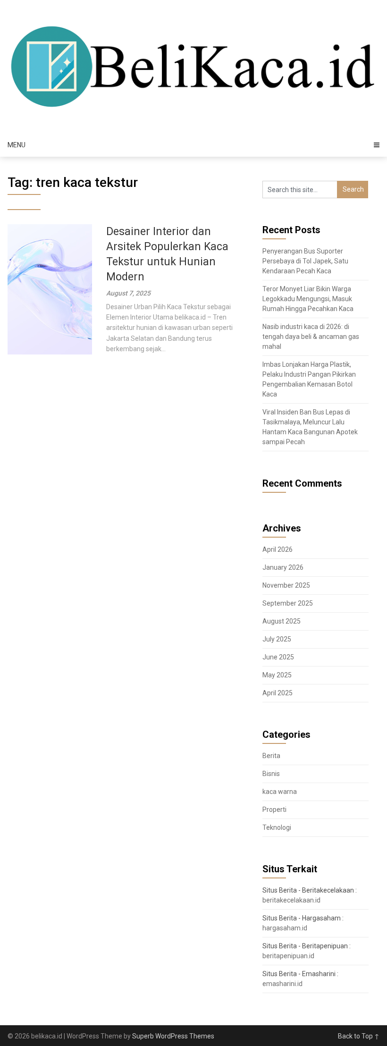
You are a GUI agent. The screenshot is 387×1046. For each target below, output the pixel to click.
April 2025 (277, 693)
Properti (274, 809)
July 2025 (276, 639)
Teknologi (276, 827)
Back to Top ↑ (358, 1036)
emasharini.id (282, 983)
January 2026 (282, 567)
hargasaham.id (284, 928)
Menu (16, 145)
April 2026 (277, 549)
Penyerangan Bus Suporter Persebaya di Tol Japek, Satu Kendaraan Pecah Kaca (305, 261)
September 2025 (287, 603)
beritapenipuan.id (288, 956)
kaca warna (279, 791)
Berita (271, 755)
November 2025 (286, 585)
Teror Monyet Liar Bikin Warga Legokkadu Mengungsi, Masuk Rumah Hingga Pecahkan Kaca (307, 298)
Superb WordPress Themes (173, 1036)
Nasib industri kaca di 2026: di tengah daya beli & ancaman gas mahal (310, 336)
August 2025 (281, 621)
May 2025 (277, 675)
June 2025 (278, 657)
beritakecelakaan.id (291, 900)
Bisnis (271, 773)
